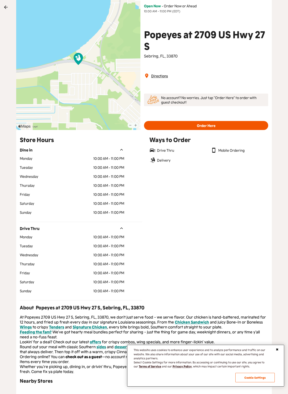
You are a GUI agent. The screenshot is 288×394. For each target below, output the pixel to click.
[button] (206, 125)
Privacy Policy (182, 366)
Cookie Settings (255, 377)
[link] (5, 7)
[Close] (277, 349)
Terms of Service (150, 366)
